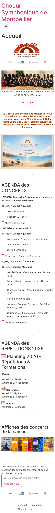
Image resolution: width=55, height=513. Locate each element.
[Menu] (6, 26)
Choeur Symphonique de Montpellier (24, 12)
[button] (4, 444)
